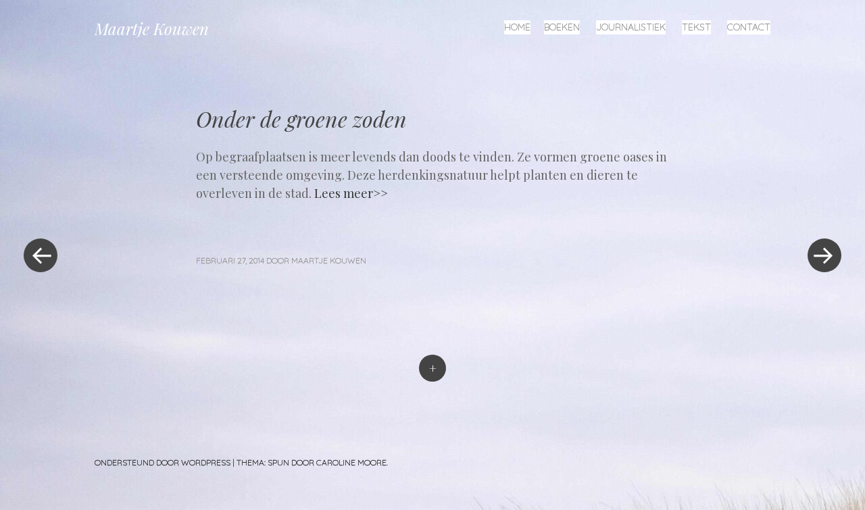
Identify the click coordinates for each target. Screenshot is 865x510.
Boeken (562, 27)
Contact (748, 27)
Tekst (696, 27)
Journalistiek (631, 27)
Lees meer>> (352, 193)
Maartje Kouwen (152, 28)
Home (517, 27)
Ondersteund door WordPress (162, 462)
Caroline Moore (351, 462)
